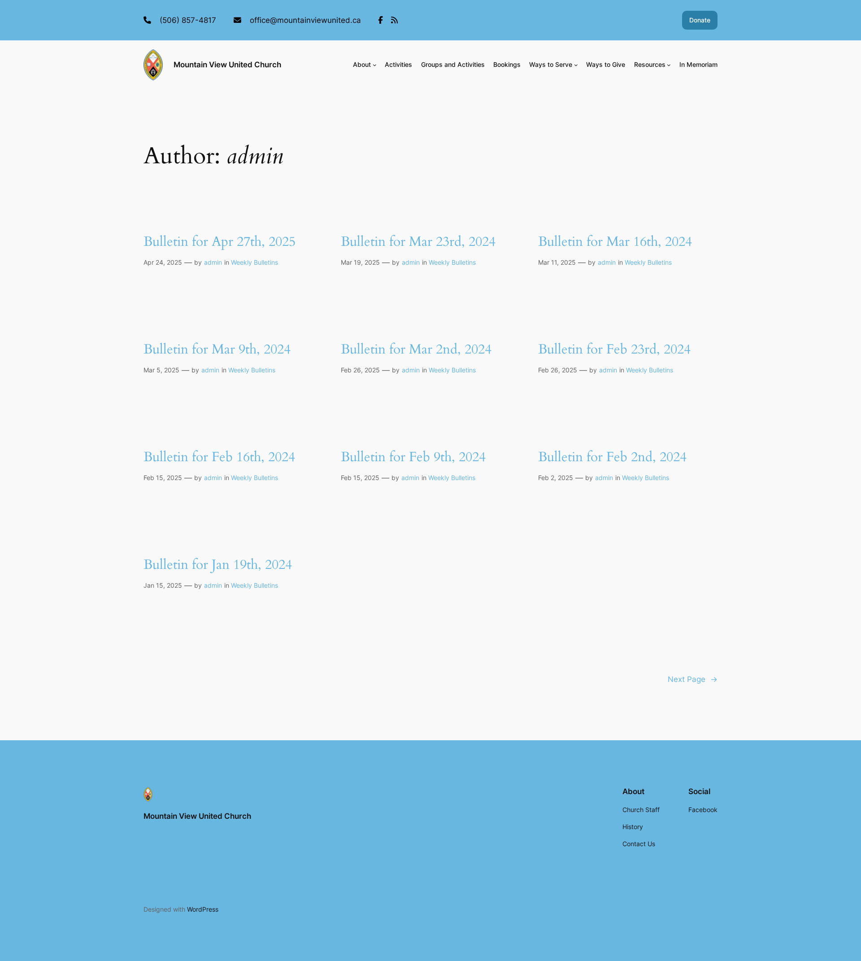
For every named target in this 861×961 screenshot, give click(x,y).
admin (213, 262)
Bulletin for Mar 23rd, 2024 (418, 242)
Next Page (693, 679)
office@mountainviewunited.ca (305, 20)
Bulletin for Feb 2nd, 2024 (612, 458)
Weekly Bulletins (254, 262)
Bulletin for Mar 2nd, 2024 (416, 350)
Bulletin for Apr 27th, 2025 (220, 242)
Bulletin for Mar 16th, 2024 (615, 242)
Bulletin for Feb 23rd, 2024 (614, 350)
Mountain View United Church (227, 64)
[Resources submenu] (669, 65)
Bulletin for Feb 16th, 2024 (219, 458)
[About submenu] (375, 65)
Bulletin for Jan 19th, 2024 (218, 565)
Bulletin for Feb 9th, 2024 (413, 458)
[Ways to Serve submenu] (576, 65)
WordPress (202, 909)
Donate (699, 20)
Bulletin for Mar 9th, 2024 (217, 350)
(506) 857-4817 (188, 20)
